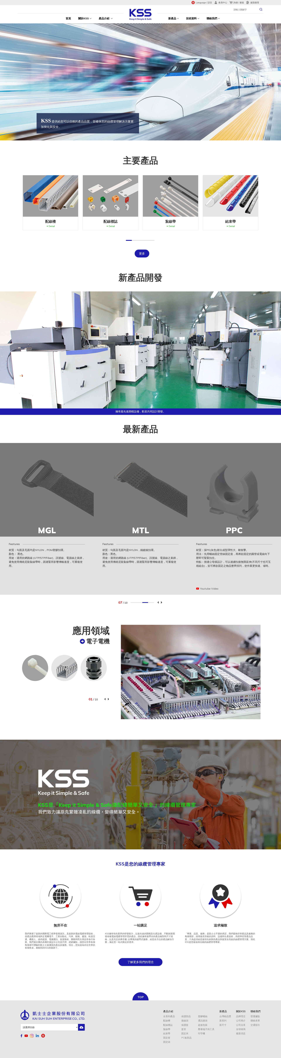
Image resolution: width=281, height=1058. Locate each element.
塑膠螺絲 (202, 1016)
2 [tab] (139, 602)
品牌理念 (240, 1016)
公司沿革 (240, 1025)
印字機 (201, 1033)
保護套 (184, 1025)
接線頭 (184, 1020)
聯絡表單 (255, 1020)
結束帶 (166, 1033)
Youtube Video (115, 588)
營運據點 (255, 1016)
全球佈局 (240, 1029)
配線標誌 (168, 1025)
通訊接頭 (202, 1020)
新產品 (172, 18)
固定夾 (184, 1033)
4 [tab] (151, 602)
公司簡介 (240, 1020)
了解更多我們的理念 (140, 962)
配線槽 (166, 1020)
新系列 (222, 1020)
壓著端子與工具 (206, 1029)
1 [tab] (133, 602)
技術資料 (191, 18)
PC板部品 (186, 1037)
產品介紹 (104, 18)
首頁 (68, 18)
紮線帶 (166, 1029)
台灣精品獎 (225, 1016)
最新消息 (240, 1033)
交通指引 (255, 1025)
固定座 (166, 1037)
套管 (183, 1029)
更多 (142, 253)
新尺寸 (222, 1025)
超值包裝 (202, 1025)
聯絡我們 (212, 18)
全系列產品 (169, 1016)
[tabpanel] (47, 519)
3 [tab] (145, 602)
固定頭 (166, 1042)
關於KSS (83, 18)
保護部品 (186, 1016)
